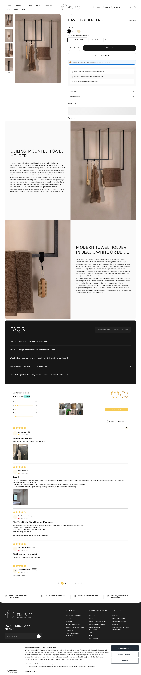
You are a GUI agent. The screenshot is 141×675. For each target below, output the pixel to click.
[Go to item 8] (80, 412)
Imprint (68, 618)
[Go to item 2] (9, 35)
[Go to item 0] (9, 20)
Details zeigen (30, 671)
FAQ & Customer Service (97, 621)
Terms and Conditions (73, 615)
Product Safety (94, 638)
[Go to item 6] (68, 412)
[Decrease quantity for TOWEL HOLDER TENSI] (70, 48)
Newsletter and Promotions (94, 628)
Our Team (115, 615)
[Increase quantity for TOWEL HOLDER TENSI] (79, 48)
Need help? (73, 118)
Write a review (116, 409)
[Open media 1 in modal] (38, 48)
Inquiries (92, 615)
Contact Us (69, 630)
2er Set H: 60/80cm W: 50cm (77, 40)
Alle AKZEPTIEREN (125, 648)
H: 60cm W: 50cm (95, 40)
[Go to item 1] (62, 406)
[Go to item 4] (9, 64)
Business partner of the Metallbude (120, 628)
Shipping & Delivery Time (75, 627)
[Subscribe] (39, 636)
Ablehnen (125, 660)
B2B (90, 635)
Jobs (90, 632)
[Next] (56, 52)
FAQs (108, 329)
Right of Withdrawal (73, 624)
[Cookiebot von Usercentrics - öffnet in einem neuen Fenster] (12, 671)
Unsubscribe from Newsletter (72, 634)
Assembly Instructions (97, 624)
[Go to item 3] (9, 50)
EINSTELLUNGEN (124, 654)
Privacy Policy (70, 621)
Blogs (91, 618)
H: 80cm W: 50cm (110, 40)
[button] (25, 402)
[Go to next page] (82, 583)
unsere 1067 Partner (38, 650)
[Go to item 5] (62, 412)
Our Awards (116, 624)
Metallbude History (119, 621)
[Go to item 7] (74, 412)
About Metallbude (118, 618)
